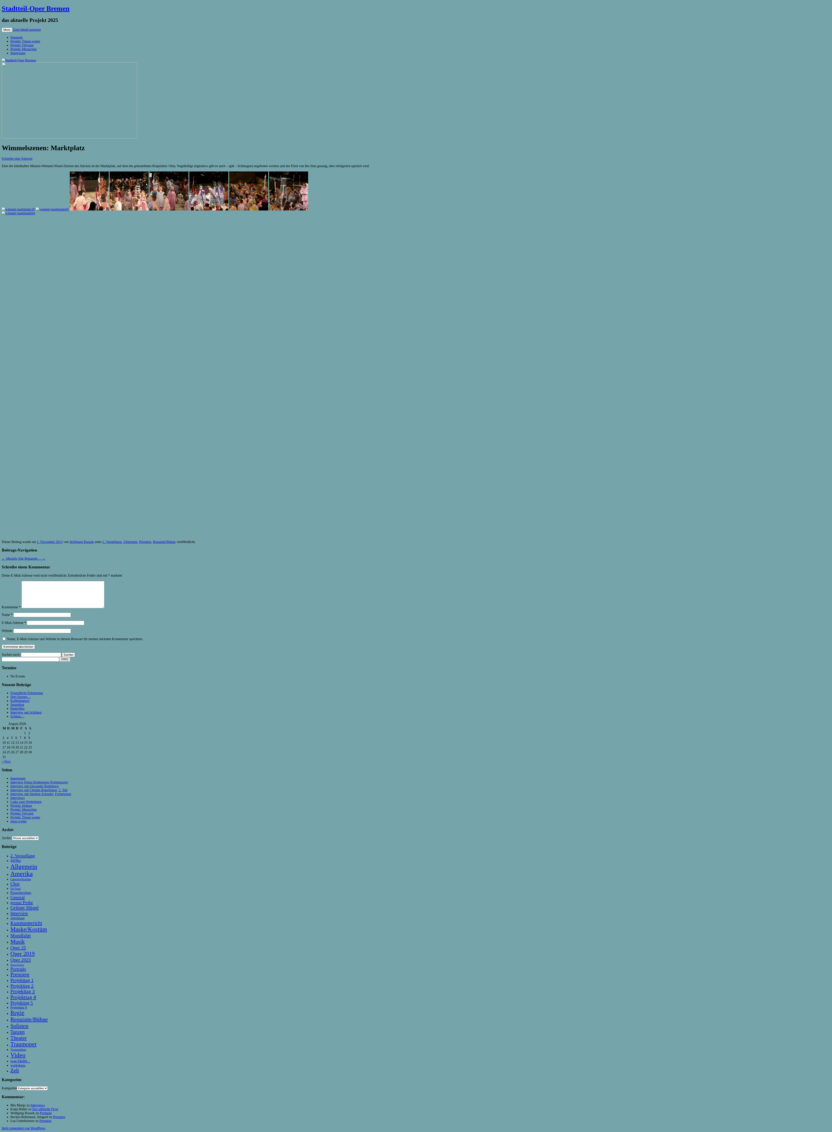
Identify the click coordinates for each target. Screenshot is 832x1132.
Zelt (14, 1070)
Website (7, 631)
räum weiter (18, 821)
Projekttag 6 (18, 1007)
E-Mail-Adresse (14, 623)
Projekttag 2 (22, 985)
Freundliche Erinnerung (26, 693)
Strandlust (17, 704)
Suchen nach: (11, 654)
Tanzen (17, 1032)
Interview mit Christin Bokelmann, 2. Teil (38, 790)
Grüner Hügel (24, 907)
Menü (6, 29)
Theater (18, 1038)
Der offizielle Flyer (45, 1109)
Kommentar (11, 607)
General (17, 897)
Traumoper (23, 1044)
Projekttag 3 (22, 991)
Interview (19, 913)
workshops (17, 1065)
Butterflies (17, 708)
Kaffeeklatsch (19, 701)
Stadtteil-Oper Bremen (36, 8)
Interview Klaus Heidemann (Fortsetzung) (39, 782)
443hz (15, 860)
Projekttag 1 (22, 980)
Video (18, 1055)
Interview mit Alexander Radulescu (34, 786)
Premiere (145, 542)
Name (7, 615)
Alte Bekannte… (31, 558)
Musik (17, 941)
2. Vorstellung (112, 542)
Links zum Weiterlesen (26, 802)
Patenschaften (17, 965)
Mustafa (9, 558)
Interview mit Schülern (26, 712)
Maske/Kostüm (28, 929)
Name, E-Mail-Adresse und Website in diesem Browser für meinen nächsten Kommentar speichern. (75, 639)
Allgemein (130, 542)
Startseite (16, 37)
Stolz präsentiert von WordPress (23, 1128)
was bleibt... (20, 1061)
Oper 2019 (22, 954)
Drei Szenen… (20, 697)
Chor (15, 883)
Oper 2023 (20, 959)
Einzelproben (20, 893)
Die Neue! (15, 888)
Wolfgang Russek (82, 542)
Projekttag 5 (21, 1002)
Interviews (17, 798)
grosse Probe (21, 902)
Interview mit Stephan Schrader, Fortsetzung (40, 794)
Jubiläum (17, 918)
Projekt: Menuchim (23, 49)
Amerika (21, 873)
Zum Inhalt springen (27, 29)
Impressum (17, 53)
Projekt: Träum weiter (25, 41)
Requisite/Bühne (164, 542)
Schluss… (17, 716)
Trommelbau (18, 1049)
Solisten (19, 1026)
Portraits (18, 969)
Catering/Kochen (20, 879)
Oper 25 (18, 947)
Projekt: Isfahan (21, 805)
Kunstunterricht (26, 923)
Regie (17, 1013)
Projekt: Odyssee (22, 45)
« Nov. (6, 761)
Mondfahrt (20, 935)
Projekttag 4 (23, 997)
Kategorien (9, 1088)
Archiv (6, 838)
